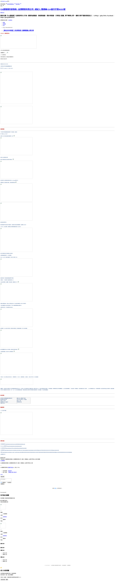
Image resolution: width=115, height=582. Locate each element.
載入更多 (2, 476)
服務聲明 (68, 565)
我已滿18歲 (3, 579)
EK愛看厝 (2, 460)
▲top (1, 474)
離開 (7, 579)
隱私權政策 (64, 565)
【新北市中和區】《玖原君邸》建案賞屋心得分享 (18, 30)
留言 (12, 467)
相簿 (4, 22)
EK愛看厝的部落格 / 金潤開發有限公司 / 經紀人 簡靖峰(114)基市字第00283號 (32, 9)
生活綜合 (10, 20)
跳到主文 (2, 12)
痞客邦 (9, 467)
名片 (4, 25)
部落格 (4, 23)
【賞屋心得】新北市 (12, 472)
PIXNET (48, 565)
